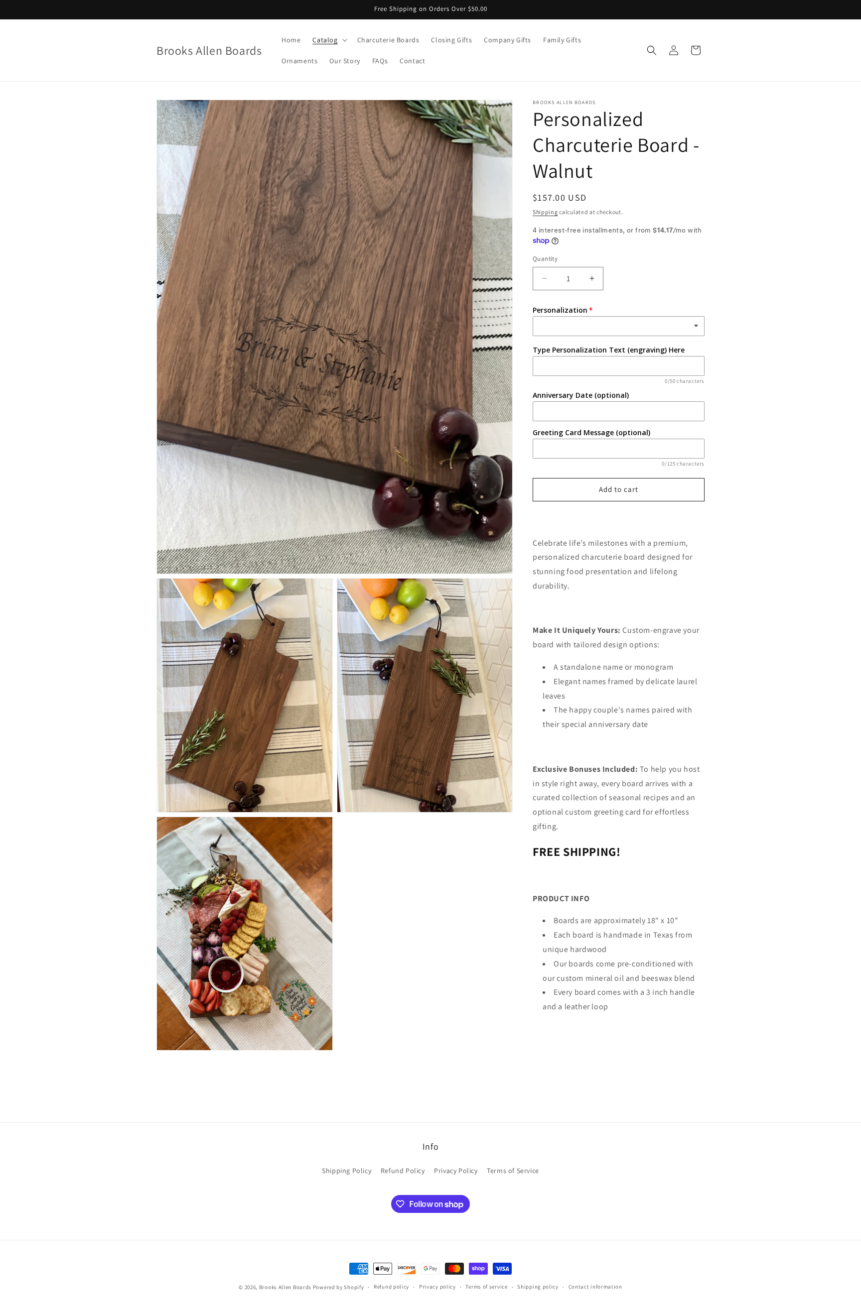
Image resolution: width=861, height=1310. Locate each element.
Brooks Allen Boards (285, 1287)
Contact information (595, 1287)
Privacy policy (437, 1287)
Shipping (545, 212)
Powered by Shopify (338, 1287)
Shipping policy (538, 1287)
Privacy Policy (455, 1171)
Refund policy (391, 1287)
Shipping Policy (346, 1171)
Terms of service (486, 1287)
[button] (328, 39)
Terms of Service (513, 1171)
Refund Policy (403, 1171)
